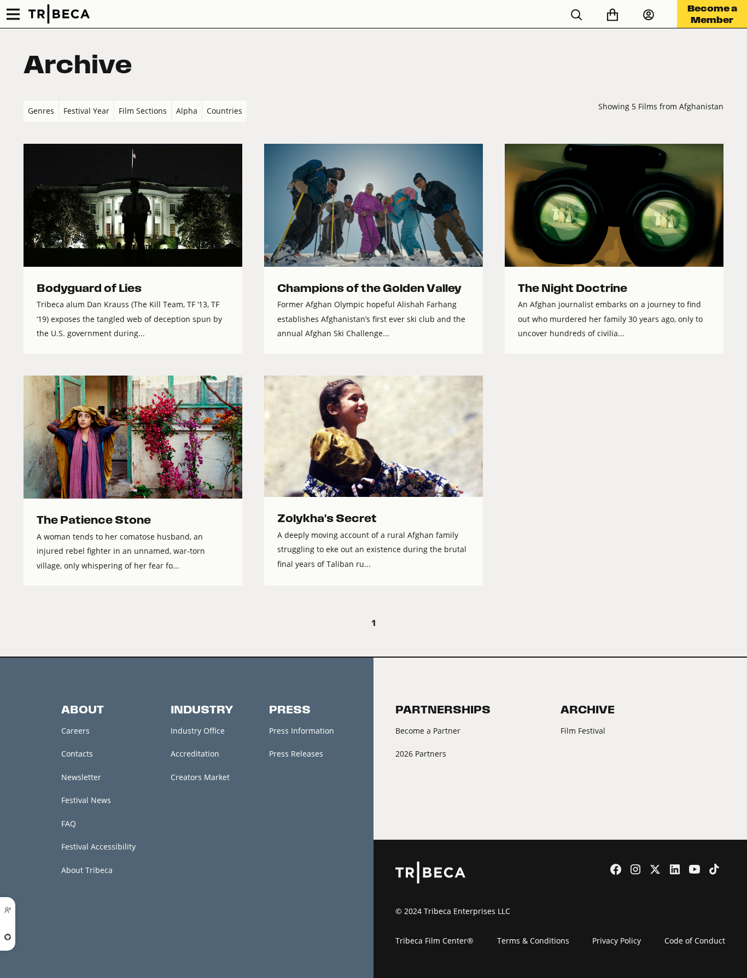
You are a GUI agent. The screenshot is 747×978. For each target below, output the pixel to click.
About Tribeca (87, 870)
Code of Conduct (694, 940)
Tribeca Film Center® (434, 940)
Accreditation (195, 753)
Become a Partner (427, 730)
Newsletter (81, 777)
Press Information (301, 730)
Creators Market (200, 777)
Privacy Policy (616, 940)
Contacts (77, 753)
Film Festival (583, 730)
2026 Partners (420, 753)
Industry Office (198, 730)
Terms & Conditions (533, 940)
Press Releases (296, 753)
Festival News (86, 800)
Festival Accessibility (98, 846)
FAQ (68, 823)
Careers (75, 730)
